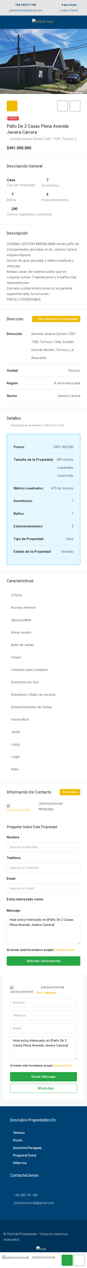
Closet (16, 657)
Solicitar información (43, 961)
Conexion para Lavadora (29, 670)
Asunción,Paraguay (27, 1148)
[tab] (12, 106)
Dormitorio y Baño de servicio (33, 695)
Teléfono (14, 858)
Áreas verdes (21, 632)
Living (15, 744)
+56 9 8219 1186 (25, 4)
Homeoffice (20, 720)
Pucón (17, 1140)
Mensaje (13, 911)
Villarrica (20, 1163)
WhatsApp (46, 809)
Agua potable (21, 620)
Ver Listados (70, 792)
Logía (15, 757)
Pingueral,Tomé (24, 1155)
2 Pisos (16, 595)
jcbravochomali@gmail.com (25, 10)
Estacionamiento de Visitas (31, 707)
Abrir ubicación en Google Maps (57, 319)
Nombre (13, 837)
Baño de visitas (22, 645)
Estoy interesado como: (25, 899)
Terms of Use (64, 950)
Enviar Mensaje (43, 1077)
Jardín (15, 732)
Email (11, 879)
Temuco (19, 1132)
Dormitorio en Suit (24, 682)
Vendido (13, 118)
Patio (15, 769)
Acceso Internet (23, 608)
